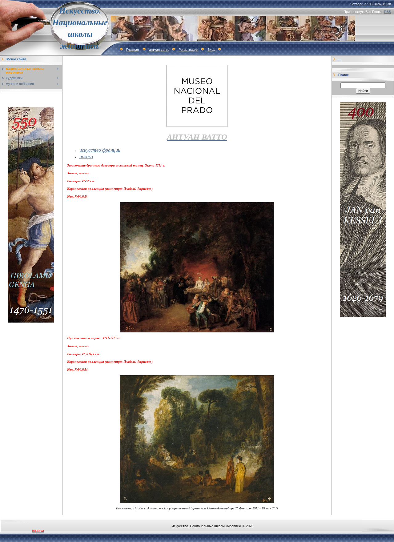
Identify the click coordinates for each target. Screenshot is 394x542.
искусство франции (99, 150)
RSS (387, 12)
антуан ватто (159, 49)
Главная (132, 49)
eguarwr (38, 530)
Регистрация (188, 49)
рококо (86, 156)
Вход (211, 49)
